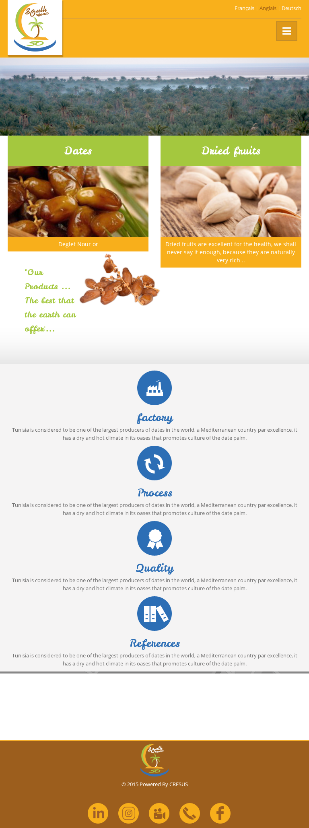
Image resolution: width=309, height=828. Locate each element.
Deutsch (291, 8)
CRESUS (178, 784)
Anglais (268, 8)
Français (244, 8)
